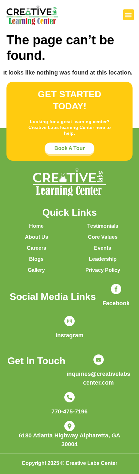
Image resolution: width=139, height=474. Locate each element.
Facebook (116, 303)
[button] (128, 14)
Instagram (69, 335)
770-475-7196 (69, 411)
